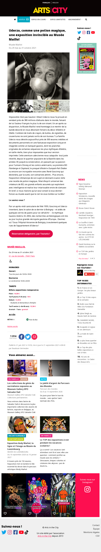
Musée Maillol (16, 246)
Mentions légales (92, 532)
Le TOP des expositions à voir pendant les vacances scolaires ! (54, 442)
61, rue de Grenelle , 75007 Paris (22, 256)
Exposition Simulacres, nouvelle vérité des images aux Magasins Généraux (87, 198)
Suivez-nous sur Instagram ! (87, 481)
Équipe (96, 528)
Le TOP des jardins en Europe (86, 252)
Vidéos (22, 19)
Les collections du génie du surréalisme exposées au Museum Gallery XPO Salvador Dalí (20, 387)
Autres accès (12, 326)
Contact (96, 525)
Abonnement (74, 19)
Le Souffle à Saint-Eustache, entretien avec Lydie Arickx (86, 225)
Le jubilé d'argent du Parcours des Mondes (54, 384)
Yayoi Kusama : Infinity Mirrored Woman (85, 186)
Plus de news (83, 259)
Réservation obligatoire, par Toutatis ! (31, 233)
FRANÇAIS (46, 3)
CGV (98, 535)
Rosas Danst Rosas (86, 208)
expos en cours (38, 19)
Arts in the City (44, 536)
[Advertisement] (87, 114)
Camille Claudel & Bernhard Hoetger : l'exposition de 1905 (87, 215)
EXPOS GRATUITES (57, 19)
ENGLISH (55, 3)
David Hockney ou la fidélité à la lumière (87, 245)
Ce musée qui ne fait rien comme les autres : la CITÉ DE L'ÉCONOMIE (86, 236)
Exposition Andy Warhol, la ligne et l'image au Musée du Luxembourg (21, 446)
